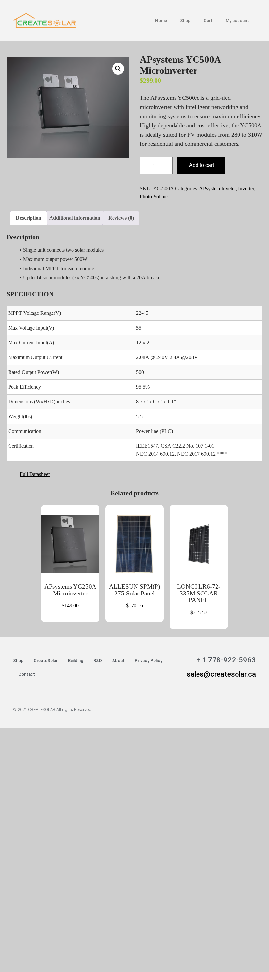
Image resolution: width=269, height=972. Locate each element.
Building (75, 660)
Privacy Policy (148, 660)
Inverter (246, 188)
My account (237, 20)
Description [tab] (28, 218)
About (118, 660)
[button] (118, 69)
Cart (208, 20)
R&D (97, 660)
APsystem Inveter (217, 188)
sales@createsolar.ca (221, 674)
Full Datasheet (35, 474)
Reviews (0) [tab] (121, 218)
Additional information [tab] (74, 218)
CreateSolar (46, 660)
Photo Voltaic (154, 196)
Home (161, 20)
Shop (185, 20)
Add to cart (201, 165)
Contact (26, 674)
